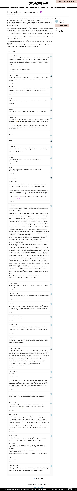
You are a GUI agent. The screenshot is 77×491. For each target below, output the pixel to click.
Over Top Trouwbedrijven (30, 484)
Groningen (27, 44)
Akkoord (70, 489)
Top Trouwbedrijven (38, 3)
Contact (50, 484)
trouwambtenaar (39, 20)
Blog (61, 7)
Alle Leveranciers (18, 7)
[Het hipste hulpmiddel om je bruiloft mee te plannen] (38, 478)
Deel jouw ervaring (62, 25)
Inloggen (45, 484)
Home (10, 7)
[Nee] (75, 489)
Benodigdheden (47, 7)
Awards (66, 7)
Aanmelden (39, 484)
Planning (55, 7)
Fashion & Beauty (28, 7)
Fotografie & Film (38, 7)
